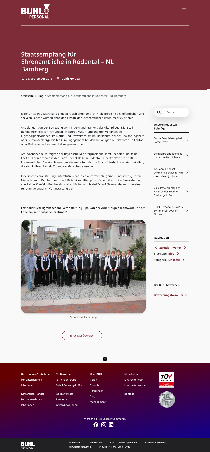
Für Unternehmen (31, 379)
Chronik (94, 385)
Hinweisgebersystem (80, 446)
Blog (41, 96)
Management (98, 402)
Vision (93, 379)
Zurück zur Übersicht (82, 335)
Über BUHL (96, 374)
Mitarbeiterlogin (133, 379)
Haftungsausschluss (155, 442)
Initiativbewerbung (66, 405)
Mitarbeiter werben (135, 385)
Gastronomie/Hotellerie (35, 374)
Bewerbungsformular (169, 295)
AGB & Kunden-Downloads (123, 442)
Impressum (96, 442)
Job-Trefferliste (64, 394)
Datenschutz (76, 442)
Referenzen (96, 390)
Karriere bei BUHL (65, 379)
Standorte (61, 399)
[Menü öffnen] (184, 10)
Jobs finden (27, 385)
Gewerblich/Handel (32, 394)
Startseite (27, 96)
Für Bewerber (63, 374)
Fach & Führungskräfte (68, 385)
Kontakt (129, 394)
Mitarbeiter (131, 374)
